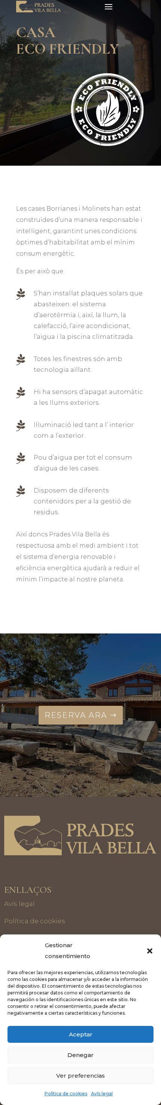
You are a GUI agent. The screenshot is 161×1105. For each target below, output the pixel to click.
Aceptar (80, 1034)
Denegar (80, 1055)
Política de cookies (66, 1093)
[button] (150, 951)
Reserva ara (76, 715)
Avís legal (102, 1093)
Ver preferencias (80, 1075)
